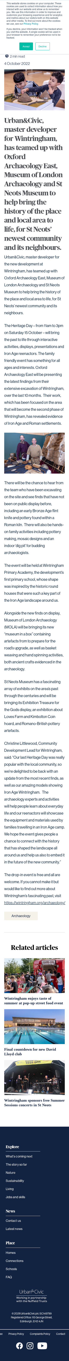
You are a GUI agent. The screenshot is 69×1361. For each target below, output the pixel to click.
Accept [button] (26, 46)
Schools (11, 1269)
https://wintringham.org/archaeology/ (34, 902)
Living (10, 1189)
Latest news (14, 1229)
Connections (14, 1261)
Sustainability (15, 1181)
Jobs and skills (15, 1197)
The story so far (16, 1164)
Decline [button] (43, 46)
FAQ (9, 1277)
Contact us (13, 1221)
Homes (11, 1253)
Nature (10, 1172)
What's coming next (19, 1156)
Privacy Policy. (31, 23)
